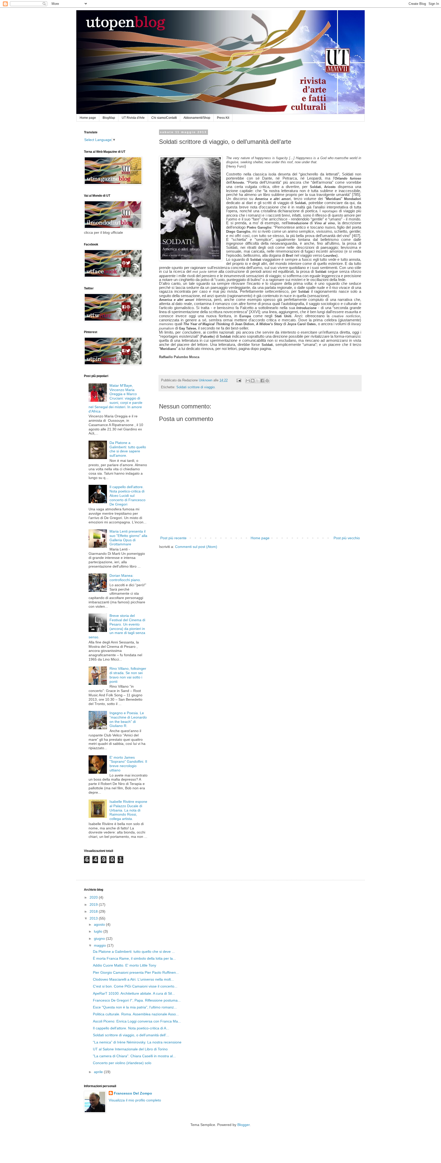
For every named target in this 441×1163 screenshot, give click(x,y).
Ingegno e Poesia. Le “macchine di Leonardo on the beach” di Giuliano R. (128, 719)
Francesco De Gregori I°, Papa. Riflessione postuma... (137, 1000)
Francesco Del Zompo (133, 1093)
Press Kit (223, 118)
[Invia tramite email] (247, 380)
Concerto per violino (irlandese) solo (122, 1063)
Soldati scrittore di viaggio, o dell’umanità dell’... (131, 1035)
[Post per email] (238, 380)
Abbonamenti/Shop (196, 118)
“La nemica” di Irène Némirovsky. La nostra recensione (137, 1042)
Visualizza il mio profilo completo (135, 1100)
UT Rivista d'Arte (133, 118)
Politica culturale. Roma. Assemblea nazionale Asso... (136, 1014)
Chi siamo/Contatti (164, 118)
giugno (100, 938)
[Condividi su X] (257, 380)
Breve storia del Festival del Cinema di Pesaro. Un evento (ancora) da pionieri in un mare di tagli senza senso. (117, 626)
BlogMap (109, 118)
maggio (100, 945)
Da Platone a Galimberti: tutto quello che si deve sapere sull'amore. (127, 449)
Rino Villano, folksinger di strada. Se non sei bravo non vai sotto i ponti (127, 674)
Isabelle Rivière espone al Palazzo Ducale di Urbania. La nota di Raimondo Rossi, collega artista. (128, 810)
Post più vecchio (347, 538)
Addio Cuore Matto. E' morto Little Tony (124, 965)
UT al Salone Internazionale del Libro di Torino (130, 1049)
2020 (94, 897)
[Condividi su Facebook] (262, 380)
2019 (94, 904)
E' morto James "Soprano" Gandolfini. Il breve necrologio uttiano (128, 763)
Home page (88, 118)
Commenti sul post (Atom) (196, 547)
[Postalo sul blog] (252, 380)
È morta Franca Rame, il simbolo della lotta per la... (134, 958)
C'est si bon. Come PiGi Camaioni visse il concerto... (135, 986)
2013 (94, 918)
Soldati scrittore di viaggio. (196, 387)
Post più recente (173, 538)
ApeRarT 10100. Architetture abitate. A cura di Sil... (134, 993)
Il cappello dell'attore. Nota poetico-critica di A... (131, 1028)
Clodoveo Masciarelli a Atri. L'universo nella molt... (133, 979)
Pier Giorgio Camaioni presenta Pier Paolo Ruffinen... (136, 972)
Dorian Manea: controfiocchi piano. (125, 577)
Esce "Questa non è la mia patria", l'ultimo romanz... (135, 1007)
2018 (94, 911)
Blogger (243, 1125)
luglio (98, 931)
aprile (99, 1072)
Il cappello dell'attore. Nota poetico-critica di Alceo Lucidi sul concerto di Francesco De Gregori (127, 495)
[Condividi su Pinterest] (267, 380)
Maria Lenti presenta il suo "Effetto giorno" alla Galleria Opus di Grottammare (128, 537)
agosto (100, 924)
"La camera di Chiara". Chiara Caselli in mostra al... (134, 1056)
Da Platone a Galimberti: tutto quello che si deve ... (134, 951)
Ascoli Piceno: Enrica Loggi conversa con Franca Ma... (137, 1021)
